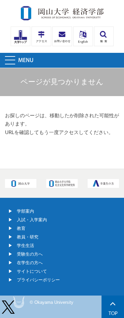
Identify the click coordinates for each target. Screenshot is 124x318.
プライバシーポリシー (38, 279)
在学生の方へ (30, 262)
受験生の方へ (30, 254)
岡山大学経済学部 (62, 13)
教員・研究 (27, 236)
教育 (21, 228)
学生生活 (25, 245)
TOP (112, 313)
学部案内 (25, 211)
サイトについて (32, 271)
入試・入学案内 (32, 219)
